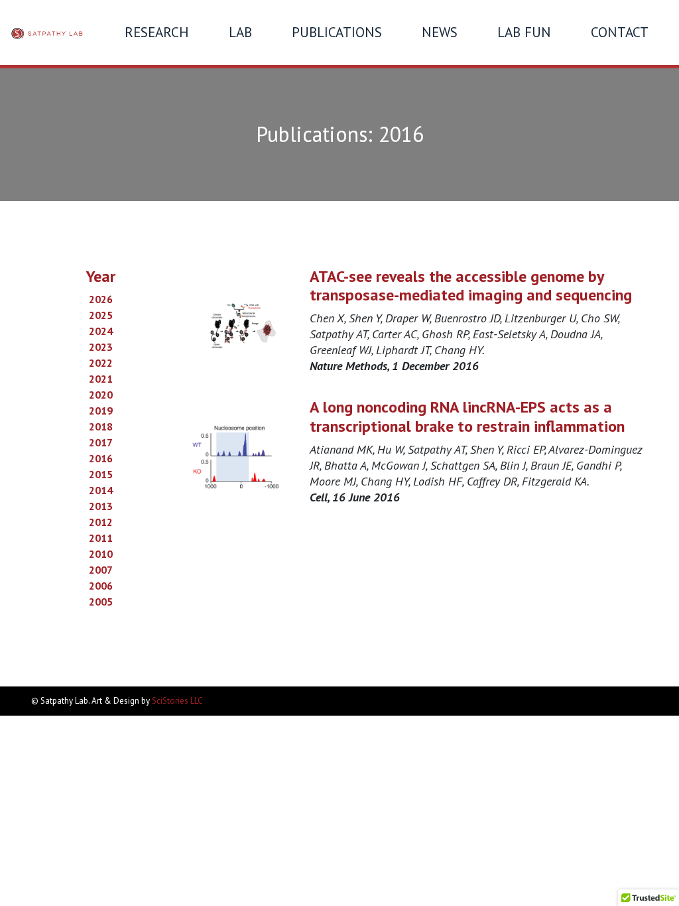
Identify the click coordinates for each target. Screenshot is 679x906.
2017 (101, 442)
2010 (101, 553)
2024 (101, 331)
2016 (101, 458)
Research (157, 32)
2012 (101, 522)
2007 (101, 569)
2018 (101, 426)
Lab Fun (524, 32)
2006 (101, 585)
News (440, 32)
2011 (101, 538)
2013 (101, 506)
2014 (101, 490)
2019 (101, 410)
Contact (619, 32)
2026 (101, 299)
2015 (101, 474)
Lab (240, 32)
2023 (101, 347)
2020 (101, 394)
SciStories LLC (177, 700)
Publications (337, 32)
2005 (101, 601)
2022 (101, 362)
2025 (101, 315)
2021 (101, 378)
